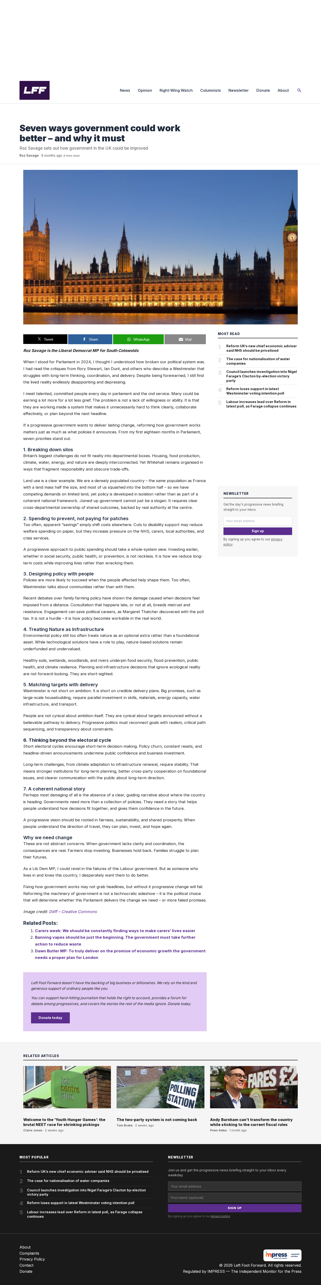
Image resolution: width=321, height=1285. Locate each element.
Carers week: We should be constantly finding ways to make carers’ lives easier (115, 930)
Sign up (258, 531)
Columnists (210, 90)
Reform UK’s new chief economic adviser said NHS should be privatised (261, 348)
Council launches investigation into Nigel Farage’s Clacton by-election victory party (261, 376)
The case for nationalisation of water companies (258, 361)
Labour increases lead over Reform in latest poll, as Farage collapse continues (261, 404)
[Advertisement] (160, 39)
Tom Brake (125, 1125)
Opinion (145, 90)
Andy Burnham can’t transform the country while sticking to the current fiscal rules (251, 1122)
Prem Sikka (218, 1130)
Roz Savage (29, 155)
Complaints (29, 1253)
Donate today (50, 1018)
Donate (263, 90)
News (125, 90)
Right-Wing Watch (176, 90)
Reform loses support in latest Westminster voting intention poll (255, 391)
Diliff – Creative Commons (73, 911)
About (283, 90)
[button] (299, 90)
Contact (26, 1265)
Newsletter (238, 90)
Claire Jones (32, 1130)
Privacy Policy (32, 1259)
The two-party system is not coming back (157, 1119)
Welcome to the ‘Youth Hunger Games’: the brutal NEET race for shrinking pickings (64, 1122)
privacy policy (220, 1216)
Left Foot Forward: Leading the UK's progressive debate (35, 90)
